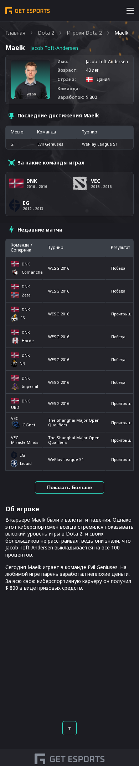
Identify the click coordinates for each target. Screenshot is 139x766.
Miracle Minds (24, 442)
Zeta (26, 295)
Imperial (30, 386)
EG (22, 455)
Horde (28, 340)
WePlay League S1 (66, 459)
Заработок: (70, 97)
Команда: (68, 89)
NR (22, 363)
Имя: (62, 62)
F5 (22, 317)
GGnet (28, 424)
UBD (15, 407)
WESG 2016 (58, 268)
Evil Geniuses (50, 144)
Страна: (66, 79)
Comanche (31, 272)
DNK (26, 264)
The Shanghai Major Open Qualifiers (73, 422)
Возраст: (67, 70)
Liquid (26, 463)
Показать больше (69, 487)
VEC (14, 418)
